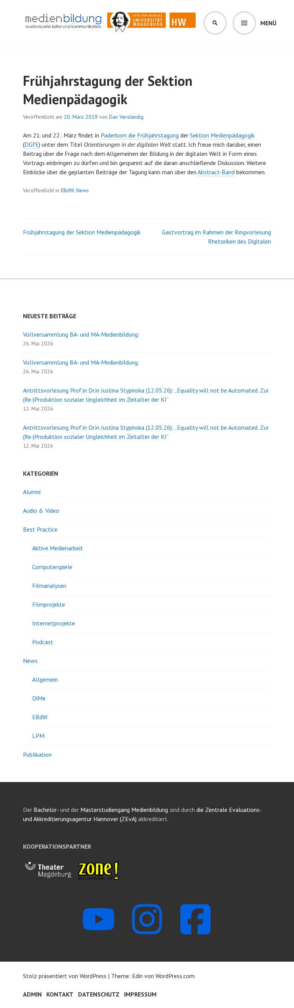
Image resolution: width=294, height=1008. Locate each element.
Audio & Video (41, 510)
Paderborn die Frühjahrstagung (140, 135)
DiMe (39, 698)
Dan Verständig (126, 116)
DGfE (31, 144)
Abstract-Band (216, 172)
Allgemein (45, 679)
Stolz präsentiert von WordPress (64, 976)
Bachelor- (46, 809)
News (82, 190)
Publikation (37, 754)
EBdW (67, 190)
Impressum (140, 994)
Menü (268, 23)
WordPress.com (174, 976)
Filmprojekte (48, 604)
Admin (32, 994)
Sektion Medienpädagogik (222, 135)
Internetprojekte (53, 623)
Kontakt (60, 994)
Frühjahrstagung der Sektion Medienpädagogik (81, 232)
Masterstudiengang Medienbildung (125, 809)
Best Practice (40, 529)
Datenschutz (98, 994)
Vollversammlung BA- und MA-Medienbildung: (81, 334)
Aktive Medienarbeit (57, 548)
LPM (38, 736)
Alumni (32, 492)
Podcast (42, 642)
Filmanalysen (49, 585)
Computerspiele (52, 567)
